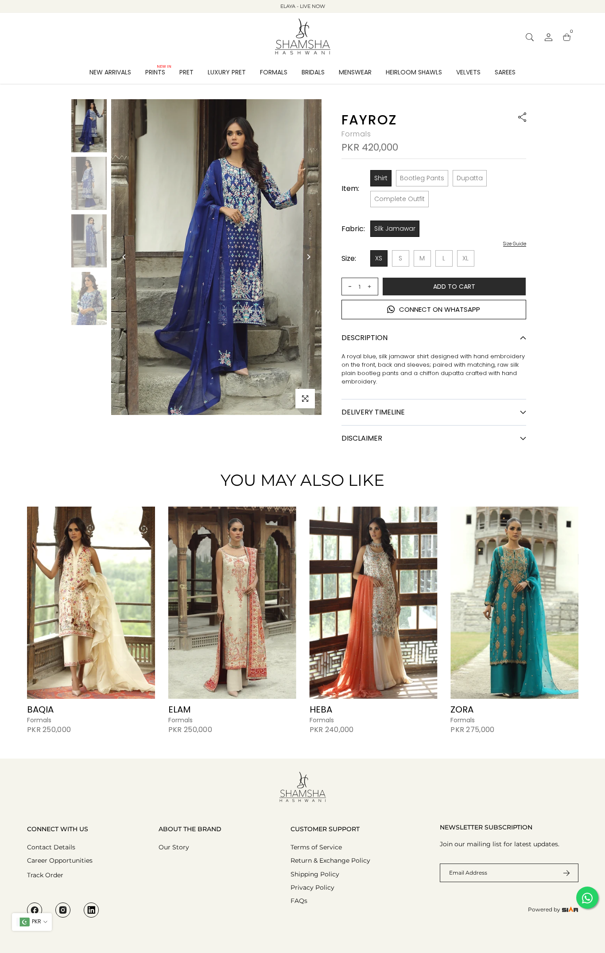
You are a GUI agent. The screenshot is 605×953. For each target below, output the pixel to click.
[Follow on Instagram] (62, 910)
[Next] (308, 256)
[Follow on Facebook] (34, 910)
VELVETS (468, 72)
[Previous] (124, 256)
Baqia (40, 709)
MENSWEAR (355, 72)
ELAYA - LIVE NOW (302, 6)
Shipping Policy (315, 874)
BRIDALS (313, 72)
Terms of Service (316, 847)
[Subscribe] (561, 873)
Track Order (45, 875)
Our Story (174, 847)
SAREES (505, 72)
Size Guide (514, 244)
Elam (179, 709)
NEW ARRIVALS (110, 72)
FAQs (299, 901)
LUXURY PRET (227, 72)
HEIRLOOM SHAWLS (414, 72)
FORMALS (273, 72)
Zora (461, 709)
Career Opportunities (60, 860)
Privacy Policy (312, 887)
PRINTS (158, 72)
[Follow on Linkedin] (91, 910)
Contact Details (51, 847)
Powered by (545, 909)
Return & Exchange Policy (330, 860)
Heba (320, 709)
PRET (186, 72)
